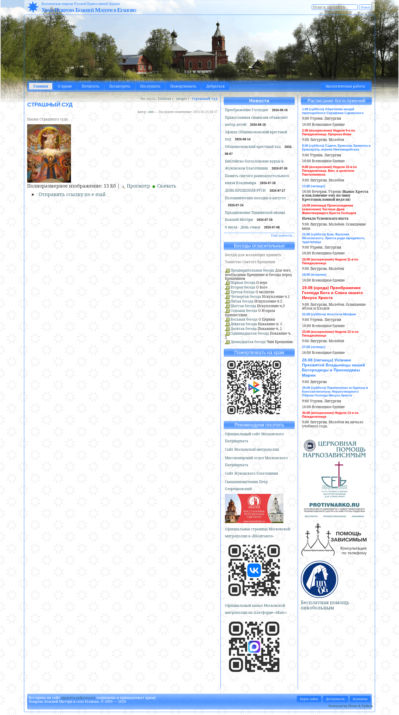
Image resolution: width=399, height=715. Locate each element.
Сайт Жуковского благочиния (251, 473)
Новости (259, 100)
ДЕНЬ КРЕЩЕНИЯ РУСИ (246, 190)
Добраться (215, 86)
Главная (40, 86)
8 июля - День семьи (243, 227)
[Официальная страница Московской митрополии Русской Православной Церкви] (254, 597)
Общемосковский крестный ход (253, 146)
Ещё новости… (283, 235)
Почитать (90, 86)
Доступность (335, 699)
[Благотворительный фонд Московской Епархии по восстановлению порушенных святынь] (254, 520)
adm (151, 112)
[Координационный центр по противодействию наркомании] (334, 515)
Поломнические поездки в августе (255, 197)
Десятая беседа (243, 328)
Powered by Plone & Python (351, 706)
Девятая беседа (243, 323)
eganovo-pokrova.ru (78, 697)
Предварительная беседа (252, 270)
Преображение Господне (247, 109)
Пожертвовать (183, 86)
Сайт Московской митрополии (252, 449)
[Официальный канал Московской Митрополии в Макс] (254, 673)
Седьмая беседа (243, 310)
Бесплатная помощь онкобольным (325, 605)
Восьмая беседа (244, 319)
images (181, 99)
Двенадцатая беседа (248, 341)
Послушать (150, 86)
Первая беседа (242, 282)
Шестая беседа (243, 305)
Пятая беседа (242, 301)
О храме (65, 86)
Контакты (360, 699)
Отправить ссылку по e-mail (72, 194)
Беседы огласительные (259, 245)
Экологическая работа (345, 86)
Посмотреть (119, 86)
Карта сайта (309, 699)
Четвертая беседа (245, 296)
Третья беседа (242, 291)
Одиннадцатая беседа (249, 333)
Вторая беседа (242, 287)
